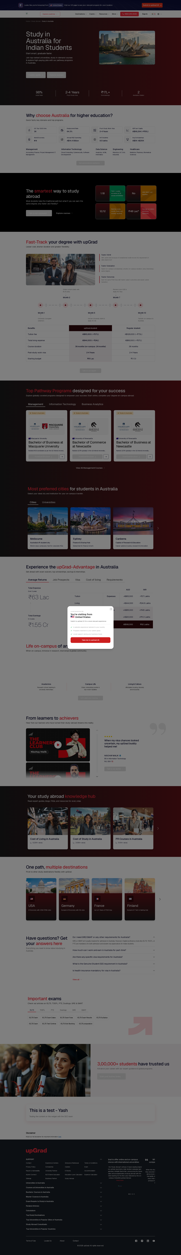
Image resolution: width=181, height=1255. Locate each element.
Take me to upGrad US (90, 640)
